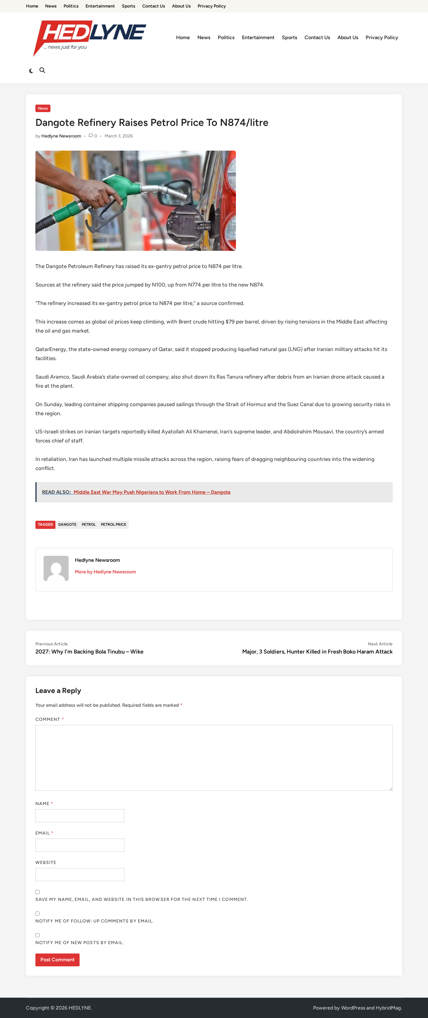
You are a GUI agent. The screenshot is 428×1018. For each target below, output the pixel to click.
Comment (49, 719)
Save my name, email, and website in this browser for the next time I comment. (141, 899)
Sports (128, 6)
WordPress (353, 1008)
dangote (67, 524)
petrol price (113, 524)
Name (44, 803)
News (51, 6)
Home (32, 6)
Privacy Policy (212, 6)
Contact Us (153, 6)
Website (46, 862)
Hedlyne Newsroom (61, 136)
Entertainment (100, 6)
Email (44, 833)
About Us (181, 6)
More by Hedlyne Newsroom (105, 572)
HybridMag (388, 1008)
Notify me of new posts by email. (79, 942)
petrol (89, 524)
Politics (71, 6)
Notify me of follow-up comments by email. (94, 921)
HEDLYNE (80, 1008)
